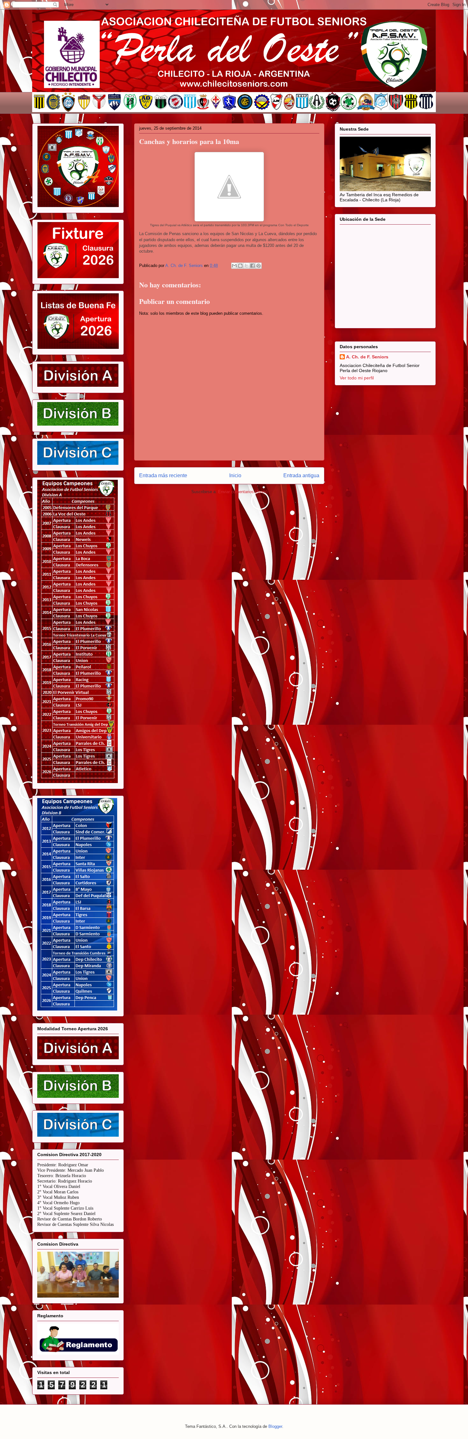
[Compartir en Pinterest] (258, 266)
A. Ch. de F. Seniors (367, 356)
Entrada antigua (301, 475)
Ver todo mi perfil (357, 377)
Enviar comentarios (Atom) (242, 491)
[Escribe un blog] (240, 266)
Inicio (235, 475)
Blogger (275, 1426)
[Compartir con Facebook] (252, 266)
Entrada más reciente (163, 475)
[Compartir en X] (246, 266)
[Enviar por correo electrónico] (234, 266)
